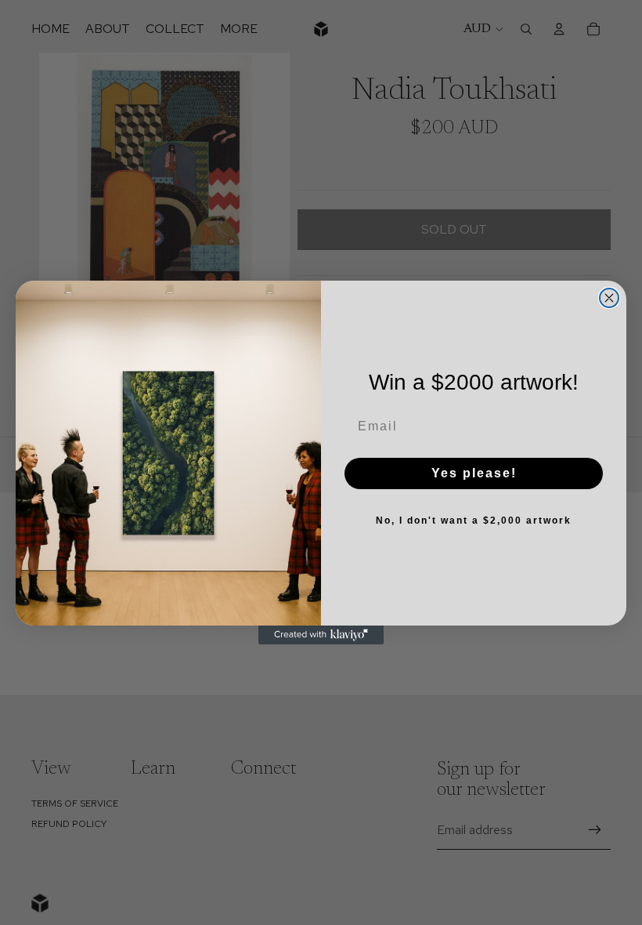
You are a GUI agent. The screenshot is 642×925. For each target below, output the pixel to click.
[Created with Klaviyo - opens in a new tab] (321, 635)
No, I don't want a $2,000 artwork (474, 520)
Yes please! (474, 473)
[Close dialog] (609, 297)
